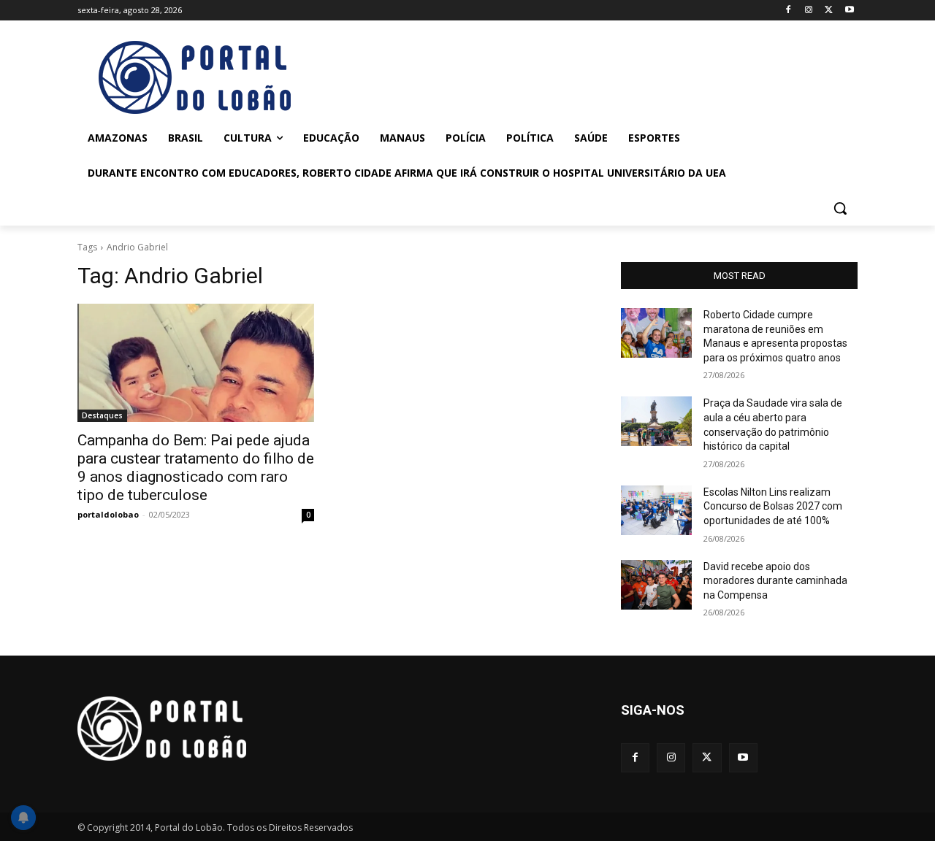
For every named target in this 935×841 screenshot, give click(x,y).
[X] (828, 10)
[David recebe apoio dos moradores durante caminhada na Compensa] (656, 585)
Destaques (102, 415)
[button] (840, 208)
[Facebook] (788, 10)
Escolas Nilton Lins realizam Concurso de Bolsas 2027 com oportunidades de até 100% (772, 506)
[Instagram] (809, 10)
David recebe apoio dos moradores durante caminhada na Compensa (775, 581)
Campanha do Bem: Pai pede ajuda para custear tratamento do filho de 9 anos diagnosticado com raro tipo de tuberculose (195, 467)
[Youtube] (849, 10)
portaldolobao (108, 514)
